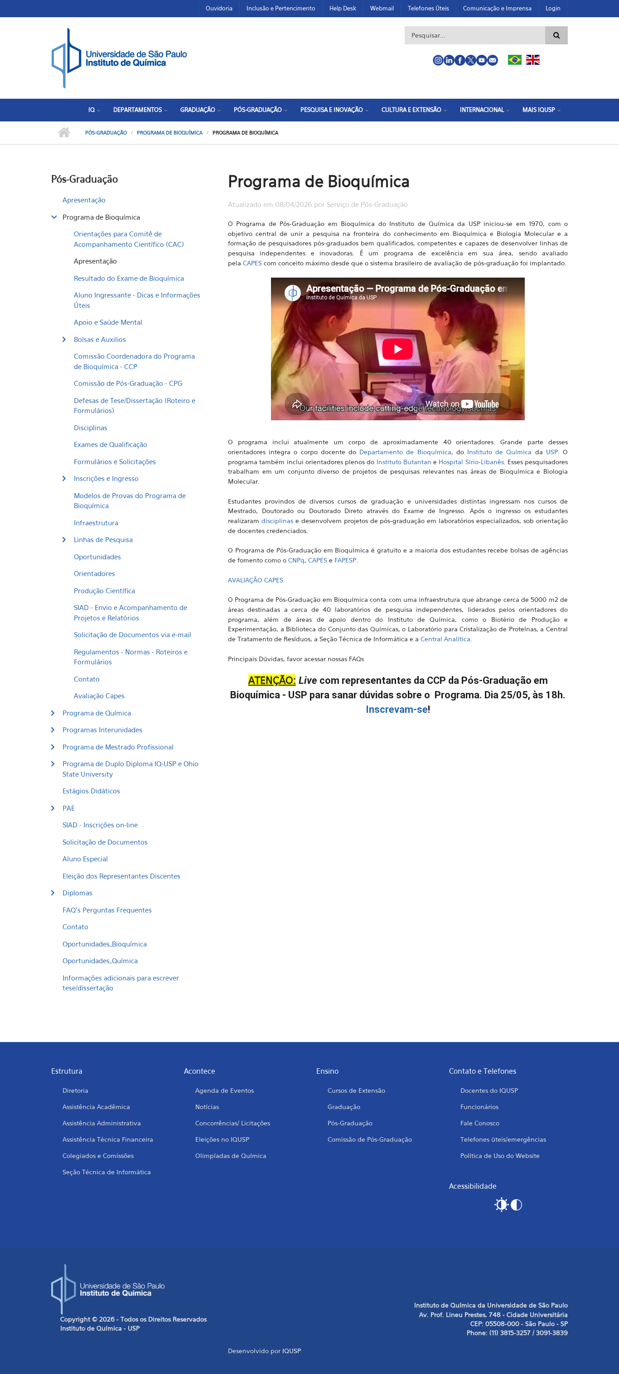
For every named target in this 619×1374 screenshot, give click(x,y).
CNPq (296, 560)
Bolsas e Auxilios (100, 339)
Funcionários (479, 1106)
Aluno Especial (85, 859)
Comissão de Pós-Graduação (370, 1139)
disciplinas (277, 520)
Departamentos (137, 109)
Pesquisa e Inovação (331, 109)
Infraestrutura (96, 523)
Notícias (207, 1106)
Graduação (197, 109)
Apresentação (84, 200)
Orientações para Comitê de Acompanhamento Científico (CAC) (129, 239)
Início (63, 132)
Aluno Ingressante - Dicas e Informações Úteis (137, 300)
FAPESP (345, 560)
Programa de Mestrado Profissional (118, 747)
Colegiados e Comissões (98, 1155)
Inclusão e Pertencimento (281, 8)
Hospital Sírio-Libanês (471, 462)
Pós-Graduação (258, 109)
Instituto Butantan (404, 462)
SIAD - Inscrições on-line (100, 825)
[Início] (119, 57)
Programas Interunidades (102, 729)
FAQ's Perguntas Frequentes (107, 910)
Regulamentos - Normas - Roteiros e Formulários (131, 657)
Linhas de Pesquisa (103, 539)
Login (553, 8)
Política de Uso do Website (500, 1155)
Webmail (382, 8)
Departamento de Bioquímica (405, 452)
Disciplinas (90, 427)
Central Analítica (445, 639)
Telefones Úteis (428, 8)
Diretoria (75, 1090)
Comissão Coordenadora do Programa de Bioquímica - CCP (134, 361)
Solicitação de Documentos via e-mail (132, 634)
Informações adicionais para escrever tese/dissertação (121, 983)
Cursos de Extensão (356, 1090)
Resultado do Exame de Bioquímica (129, 278)
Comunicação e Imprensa (497, 8)
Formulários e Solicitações (115, 461)
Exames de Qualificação (110, 444)
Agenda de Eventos (224, 1090)
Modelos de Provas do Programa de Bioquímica (130, 500)
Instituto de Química (499, 452)
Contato (87, 679)
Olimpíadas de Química (230, 1155)
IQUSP (291, 1351)
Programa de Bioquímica (170, 133)
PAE (69, 808)
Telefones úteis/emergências (503, 1139)
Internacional (482, 109)
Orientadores (94, 573)
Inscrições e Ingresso (106, 478)
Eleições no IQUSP (222, 1139)
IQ (91, 109)
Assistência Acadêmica (96, 1106)
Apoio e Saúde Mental (108, 322)
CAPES (252, 263)
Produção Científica (104, 590)
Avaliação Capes (99, 696)
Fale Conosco (479, 1123)
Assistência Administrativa (102, 1123)
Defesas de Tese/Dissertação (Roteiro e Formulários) (134, 405)
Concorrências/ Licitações (232, 1123)
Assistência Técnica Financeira (108, 1139)
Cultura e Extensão (411, 109)
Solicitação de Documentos (105, 842)
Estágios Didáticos (91, 791)
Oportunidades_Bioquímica (105, 944)
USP (552, 452)
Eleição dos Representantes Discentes (121, 876)
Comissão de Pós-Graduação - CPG (128, 383)
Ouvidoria (219, 8)
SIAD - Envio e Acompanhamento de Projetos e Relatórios (130, 612)
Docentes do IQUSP (489, 1090)
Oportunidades (97, 556)
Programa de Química (97, 713)
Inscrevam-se (397, 709)
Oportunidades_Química (100, 960)
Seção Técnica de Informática (107, 1172)
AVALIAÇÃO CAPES (255, 580)
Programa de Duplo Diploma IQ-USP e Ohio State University (130, 768)
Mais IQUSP (538, 109)
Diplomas (77, 893)
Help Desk (342, 8)
